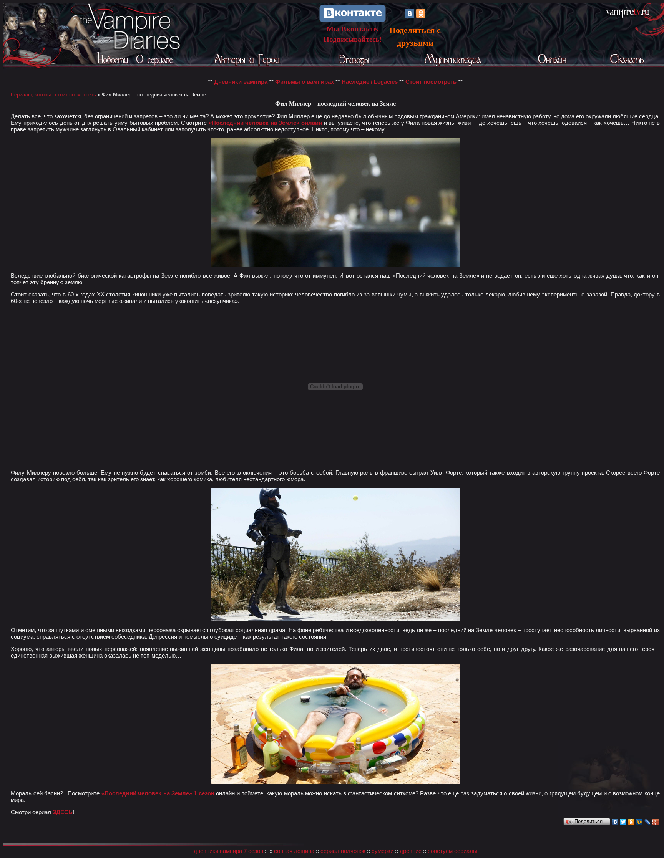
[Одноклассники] (420, 13)
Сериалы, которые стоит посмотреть (53, 95)
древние (411, 851)
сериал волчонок (342, 851)
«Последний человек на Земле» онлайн (265, 122)
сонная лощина (294, 851)
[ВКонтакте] (409, 13)
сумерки (382, 851)
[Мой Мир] (640, 822)
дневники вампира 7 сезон (228, 851)
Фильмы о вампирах (304, 81)
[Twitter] (623, 822)
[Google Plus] (656, 822)
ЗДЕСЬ (63, 812)
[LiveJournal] (648, 822)
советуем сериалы (452, 851)
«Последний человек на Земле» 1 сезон (157, 793)
